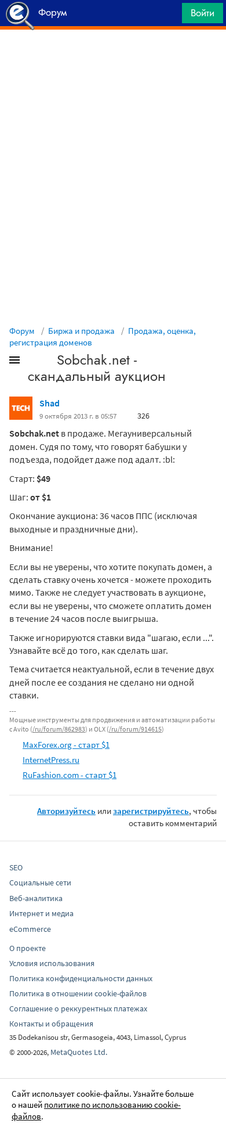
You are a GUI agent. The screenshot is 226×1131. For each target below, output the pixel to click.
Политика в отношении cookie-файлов (78, 993)
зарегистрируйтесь (151, 810)
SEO (16, 867)
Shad (49, 403)
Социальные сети (40, 882)
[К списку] (33, 362)
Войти (202, 13)
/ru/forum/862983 (58, 729)
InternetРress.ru (51, 759)
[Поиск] (169, 16)
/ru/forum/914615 (135, 729)
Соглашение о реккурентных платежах (78, 1008)
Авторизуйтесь (66, 810)
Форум (22, 330)
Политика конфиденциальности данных (80, 978)
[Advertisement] (113, 59)
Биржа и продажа (81, 330)
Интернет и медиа (41, 913)
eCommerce (30, 929)
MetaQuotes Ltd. (78, 1052)
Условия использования (51, 963)
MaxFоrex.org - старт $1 (66, 744)
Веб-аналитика (36, 898)
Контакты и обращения (51, 1023)
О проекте (27, 948)
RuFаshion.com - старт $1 (69, 774)
